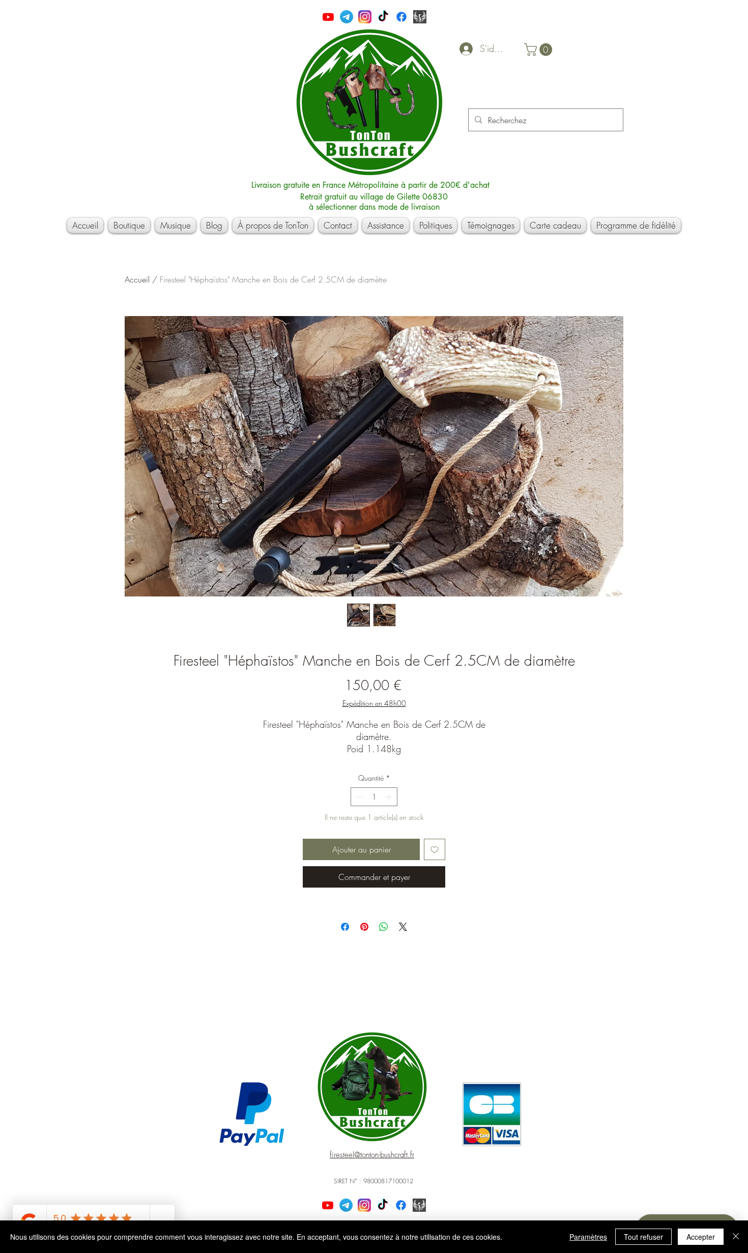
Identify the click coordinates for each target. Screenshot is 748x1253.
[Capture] (419, 16)
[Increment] (389, 797)
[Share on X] (403, 927)
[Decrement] (358, 797)
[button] (539, 49)
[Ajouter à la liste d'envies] (434, 849)
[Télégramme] (346, 16)
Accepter (700, 1237)
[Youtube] (328, 16)
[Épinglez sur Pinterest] (364, 927)
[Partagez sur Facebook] (345, 927)
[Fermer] (736, 1237)
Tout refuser (643, 1237)
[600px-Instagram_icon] (364, 16)
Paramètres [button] (588, 1237)
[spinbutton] (374, 797)
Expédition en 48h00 (374, 703)
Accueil (137, 279)
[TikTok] (383, 16)
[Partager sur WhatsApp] (384, 927)
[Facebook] (401, 16)
